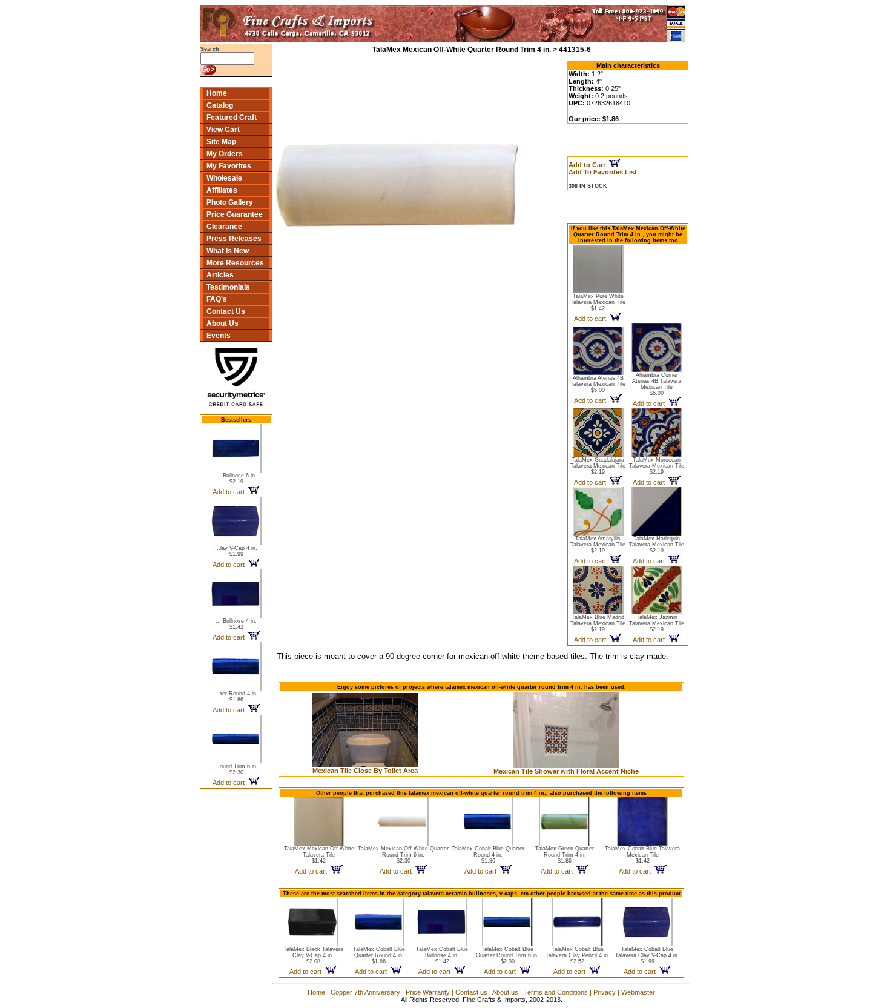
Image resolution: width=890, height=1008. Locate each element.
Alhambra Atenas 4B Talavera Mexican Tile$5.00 (597, 384)
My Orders (224, 154)
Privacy (604, 992)
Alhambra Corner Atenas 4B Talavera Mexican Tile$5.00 (656, 384)
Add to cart (230, 492)
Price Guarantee (234, 214)
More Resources (235, 263)
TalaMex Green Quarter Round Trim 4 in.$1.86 (564, 855)
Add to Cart (589, 164)
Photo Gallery (229, 202)
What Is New (227, 251)
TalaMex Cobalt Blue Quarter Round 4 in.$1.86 (488, 855)
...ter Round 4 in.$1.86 (236, 697)
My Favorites (228, 166)
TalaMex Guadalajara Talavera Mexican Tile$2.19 (597, 466)
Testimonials (228, 287)
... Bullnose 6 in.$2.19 (236, 478)
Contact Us (225, 311)
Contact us (471, 992)
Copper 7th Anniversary (365, 992)
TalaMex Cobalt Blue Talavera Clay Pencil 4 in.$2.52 (578, 955)
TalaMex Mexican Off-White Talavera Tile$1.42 (319, 855)
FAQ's (216, 299)
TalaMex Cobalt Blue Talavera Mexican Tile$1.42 (642, 855)
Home (216, 93)
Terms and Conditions (556, 992)
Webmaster (638, 992)
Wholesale (224, 178)
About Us (222, 323)
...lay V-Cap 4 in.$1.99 (236, 551)
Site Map (221, 142)
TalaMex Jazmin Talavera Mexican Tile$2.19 (656, 623)
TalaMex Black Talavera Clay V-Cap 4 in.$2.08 (313, 955)
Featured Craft (231, 117)
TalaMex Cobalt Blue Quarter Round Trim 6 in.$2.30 (507, 955)
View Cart (223, 129)
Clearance (224, 226)
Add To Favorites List (603, 172)
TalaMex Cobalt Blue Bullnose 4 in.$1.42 (442, 955)
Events (218, 335)
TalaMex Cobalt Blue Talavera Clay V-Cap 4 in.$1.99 (647, 955)
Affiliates (221, 190)
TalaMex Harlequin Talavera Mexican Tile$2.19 (656, 545)
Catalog (219, 105)
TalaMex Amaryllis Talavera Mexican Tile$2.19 (597, 545)
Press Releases (234, 238)
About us (505, 992)
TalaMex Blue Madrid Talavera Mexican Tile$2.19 (597, 623)
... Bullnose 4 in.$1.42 (236, 624)
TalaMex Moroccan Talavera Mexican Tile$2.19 (656, 466)
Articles (220, 275)
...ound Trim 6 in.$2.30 (236, 769)
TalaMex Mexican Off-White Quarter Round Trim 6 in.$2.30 (403, 855)
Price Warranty (428, 992)
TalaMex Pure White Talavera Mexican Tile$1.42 (597, 302)
